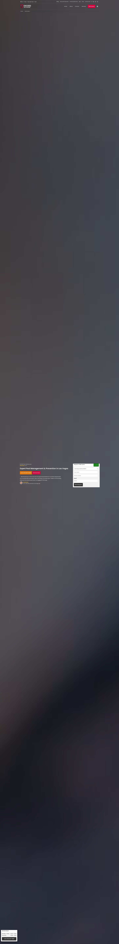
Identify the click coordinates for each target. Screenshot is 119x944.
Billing (58, 1)
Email (75, 478)
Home (65, 6)
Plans (83, 1)
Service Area (87, 1)
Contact (77, 6)
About (71, 6)
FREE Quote (91, 6)
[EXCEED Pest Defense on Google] (94, 1)
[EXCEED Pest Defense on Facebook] (92, 1)
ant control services (29, 483)
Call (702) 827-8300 (26, 472)
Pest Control (27, 11)
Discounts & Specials (64, 1)
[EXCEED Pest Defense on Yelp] (98, 1)
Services (83, 6)
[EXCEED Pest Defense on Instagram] (96, 1)
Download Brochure (74, 1)
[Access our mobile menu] (97, 6)
